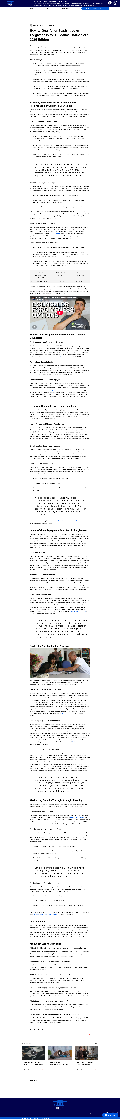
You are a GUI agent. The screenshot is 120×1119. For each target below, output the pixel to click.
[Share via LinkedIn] (38, 1029)
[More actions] (89, 25)
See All (96, 1043)
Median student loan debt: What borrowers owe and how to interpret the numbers (33, 1063)
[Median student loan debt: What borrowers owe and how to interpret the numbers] (33, 1053)
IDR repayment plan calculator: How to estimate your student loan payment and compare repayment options (59, 1063)
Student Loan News (27, 14)
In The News (39, 14)
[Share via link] (42, 1029)
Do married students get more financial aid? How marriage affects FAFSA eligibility (85, 1063)
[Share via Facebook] (30, 1029)
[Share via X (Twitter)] (34, 1029)
